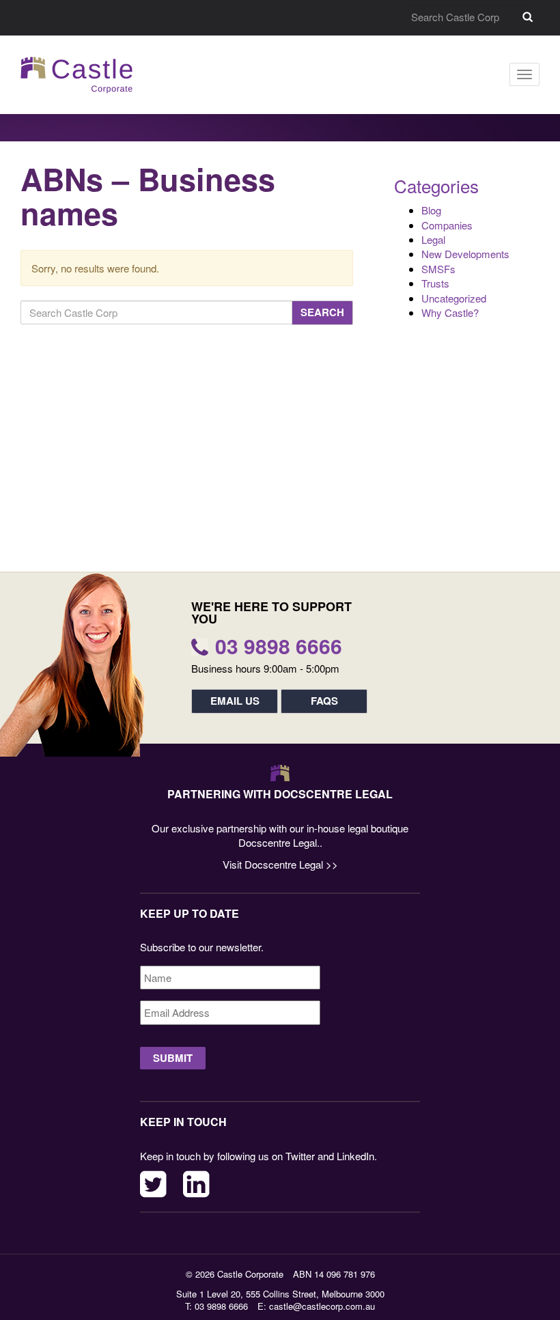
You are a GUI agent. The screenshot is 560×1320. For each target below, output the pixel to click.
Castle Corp (76, 75)
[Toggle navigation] (524, 74)
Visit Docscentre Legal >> (280, 864)
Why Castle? (450, 312)
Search (527, 17)
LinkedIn (196, 1184)
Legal (433, 239)
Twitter (153, 1184)
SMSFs (438, 269)
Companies (447, 225)
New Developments (465, 254)
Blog (431, 210)
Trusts (435, 283)
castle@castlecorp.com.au (322, 1306)
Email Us (235, 700)
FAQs (324, 700)
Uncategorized (453, 298)
